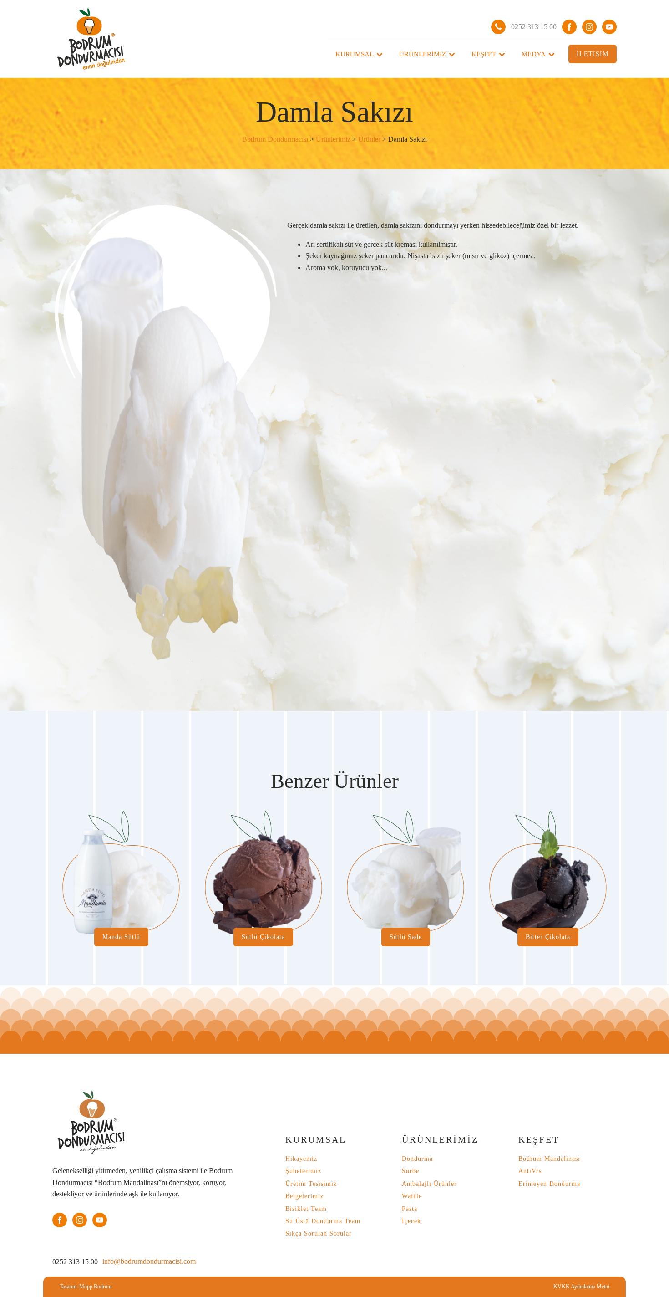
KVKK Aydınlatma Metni (581, 1286)
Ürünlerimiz (422, 54)
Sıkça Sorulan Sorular (318, 1233)
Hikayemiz (301, 1158)
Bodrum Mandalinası (549, 1158)
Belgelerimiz (304, 1196)
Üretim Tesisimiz (311, 1183)
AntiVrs (530, 1171)
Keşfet (483, 54)
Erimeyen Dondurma (549, 1183)
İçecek (411, 1221)
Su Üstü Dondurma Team (322, 1221)
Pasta (409, 1208)
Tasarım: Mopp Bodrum (86, 1286)
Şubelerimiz (303, 1171)
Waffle (412, 1196)
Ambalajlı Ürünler (429, 1183)
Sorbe (410, 1171)
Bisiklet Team (306, 1208)
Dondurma (417, 1158)
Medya (534, 54)
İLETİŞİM (592, 53)
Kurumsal (354, 54)
